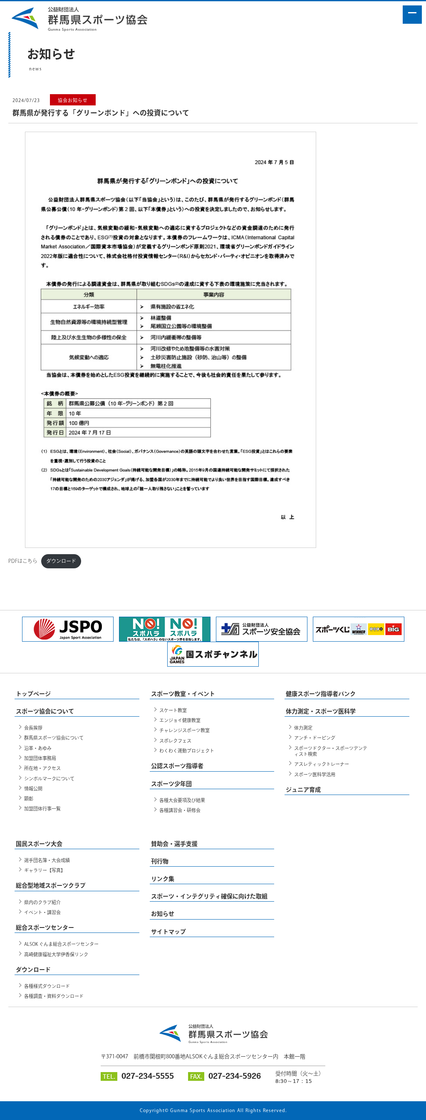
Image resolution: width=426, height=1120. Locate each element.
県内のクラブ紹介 (42, 902)
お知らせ (162, 914)
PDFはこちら (22, 560)
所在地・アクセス (42, 768)
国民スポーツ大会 (39, 844)
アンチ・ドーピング (314, 737)
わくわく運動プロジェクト (186, 750)
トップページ (33, 694)
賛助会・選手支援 (174, 844)
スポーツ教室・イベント (183, 694)
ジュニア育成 (303, 789)
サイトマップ (168, 932)
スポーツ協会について (45, 711)
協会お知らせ (73, 100)
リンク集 (162, 879)
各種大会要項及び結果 (182, 800)
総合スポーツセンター (45, 927)
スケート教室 (173, 710)
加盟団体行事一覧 (42, 808)
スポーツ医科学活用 (314, 774)
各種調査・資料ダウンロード (54, 996)
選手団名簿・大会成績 (47, 860)
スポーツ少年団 (171, 784)
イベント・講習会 (42, 912)
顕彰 (28, 798)
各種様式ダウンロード (47, 986)
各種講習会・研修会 (180, 810)
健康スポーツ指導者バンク (321, 694)
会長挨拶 (33, 727)
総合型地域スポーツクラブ (51, 885)
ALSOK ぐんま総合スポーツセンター (61, 944)
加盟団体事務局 (40, 758)
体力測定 (303, 727)
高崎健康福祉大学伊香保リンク (56, 954)
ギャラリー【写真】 (44, 870)
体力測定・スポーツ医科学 (321, 711)
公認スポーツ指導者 (177, 766)
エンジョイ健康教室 (180, 720)
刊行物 (159, 861)
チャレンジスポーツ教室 (184, 730)
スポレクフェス (175, 740)
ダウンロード (61, 560)
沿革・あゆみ (38, 748)
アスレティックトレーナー (321, 764)
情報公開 (33, 788)
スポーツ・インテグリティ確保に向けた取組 (209, 896)
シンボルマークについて (49, 778)
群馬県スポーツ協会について (54, 737)
